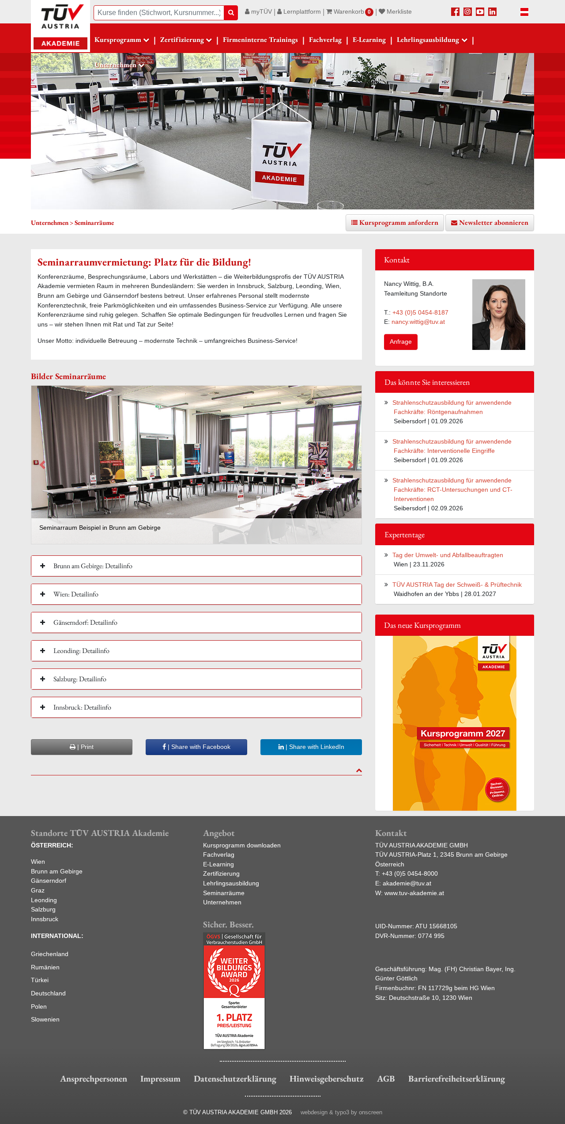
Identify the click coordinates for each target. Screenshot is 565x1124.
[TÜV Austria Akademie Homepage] (60, 26)
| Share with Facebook (198, 746)
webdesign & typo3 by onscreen (341, 1112)
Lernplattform (301, 11)
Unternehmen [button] (115, 64)
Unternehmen (222, 902)
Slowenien (45, 1019)
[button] (42, 465)
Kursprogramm (117, 39)
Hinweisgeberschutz (327, 1078)
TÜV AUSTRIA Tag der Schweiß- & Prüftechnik (457, 584)
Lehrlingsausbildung (231, 883)
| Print (84, 746)
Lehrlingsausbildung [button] (428, 39)
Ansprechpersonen (93, 1078)
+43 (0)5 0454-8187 (420, 312)
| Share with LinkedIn (314, 746)
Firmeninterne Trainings (260, 39)
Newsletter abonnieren (493, 222)
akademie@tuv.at (407, 883)
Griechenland (49, 953)
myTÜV (260, 11)
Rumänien (45, 967)
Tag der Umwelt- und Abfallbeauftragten (447, 554)
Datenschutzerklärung (235, 1078)
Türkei (40, 980)
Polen (39, 1006)
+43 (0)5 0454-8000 (410, 873)
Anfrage (401, 341)
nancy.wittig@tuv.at (418, 321)
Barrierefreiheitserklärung (456, 1078)
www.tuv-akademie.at (414, 892)
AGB (386, 1078)
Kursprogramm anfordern (398, 222)
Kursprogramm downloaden (242, 845)
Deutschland (48, 993)
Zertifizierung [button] (182, 39)
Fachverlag (325, 39)
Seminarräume (224, 892)
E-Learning (369, 39)
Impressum (160, 1078)
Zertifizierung (221, 873)
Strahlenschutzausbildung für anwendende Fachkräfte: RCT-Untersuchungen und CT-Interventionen (452, 489)
